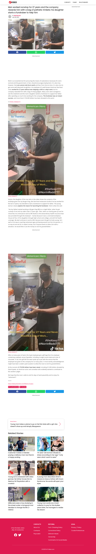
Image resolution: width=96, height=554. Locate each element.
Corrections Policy (54, 530)
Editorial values (53, 534)
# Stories (23, 387)
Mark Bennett (17, 15)
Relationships (83, 2)
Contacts (37, 530)
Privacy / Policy (76, 527)
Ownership (51, 537)
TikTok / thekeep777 (15, 101)
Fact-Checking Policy (55, 527)
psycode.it (37, 534)
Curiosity (67, 2)
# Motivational (13, 387)
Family (75, 2)
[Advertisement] (36, 67)
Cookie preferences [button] (77, 530)
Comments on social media (57, 540)
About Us (37, 527)
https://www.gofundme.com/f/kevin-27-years (20, 384)
